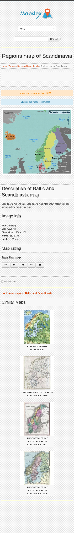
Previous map (10, 281)
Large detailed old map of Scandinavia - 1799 (37, 394)
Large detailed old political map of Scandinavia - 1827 (37, 441)
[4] (32, 265)
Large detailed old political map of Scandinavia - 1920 (37, 490)
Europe (12, 65)
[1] (6, 265)
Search (54, 39)
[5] (40, 265)
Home (4, 65)
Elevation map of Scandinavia (37, 348)
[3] (23, 265)
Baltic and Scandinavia (28, 65)
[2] (14, 265)
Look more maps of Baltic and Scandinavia (27, 293)
